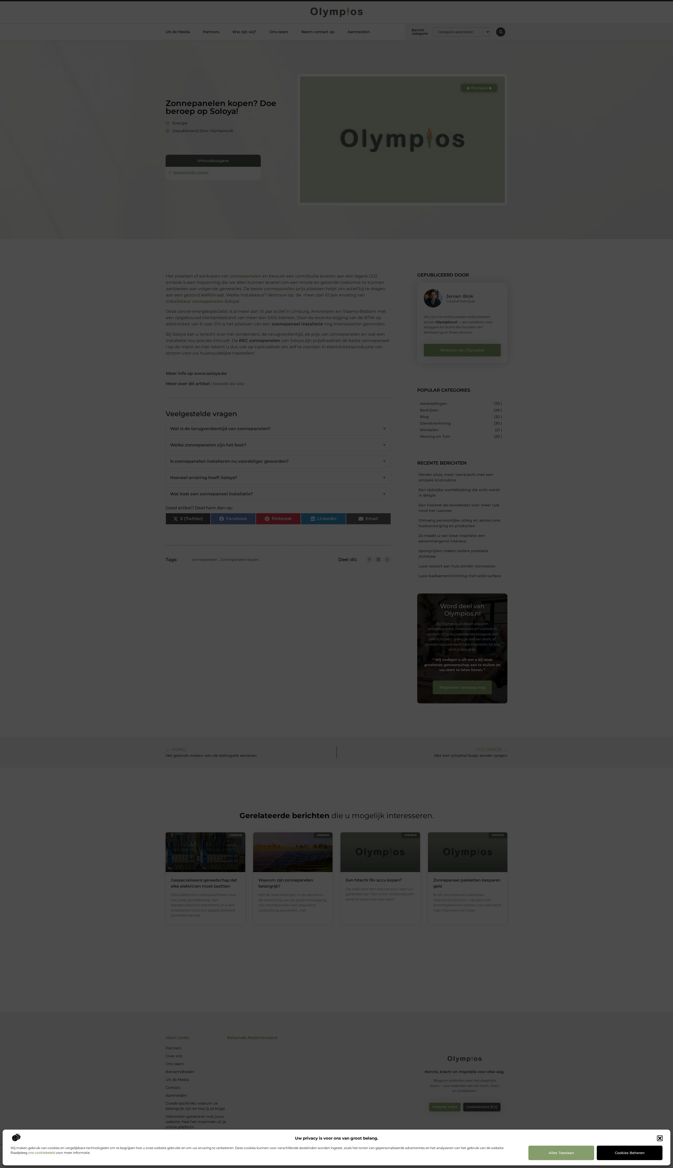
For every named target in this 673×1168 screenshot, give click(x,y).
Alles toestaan (561, 1153)
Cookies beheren (630, 1153)
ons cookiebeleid (41, 1153)
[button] (659, 1138)
